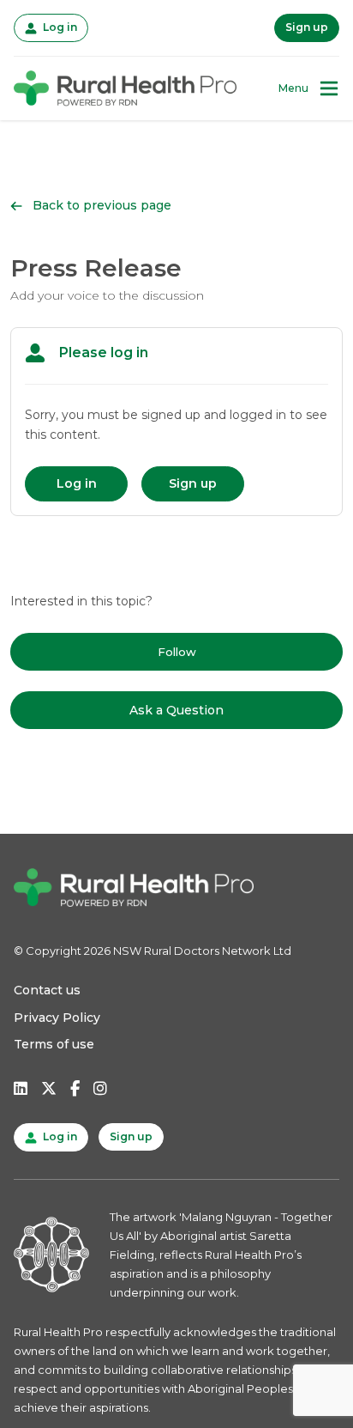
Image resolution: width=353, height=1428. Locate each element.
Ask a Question (176, 710)
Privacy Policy (57, 1017)
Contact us (47, 990)
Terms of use (54, 1044)
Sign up (306, 27)
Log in (58, 26)
